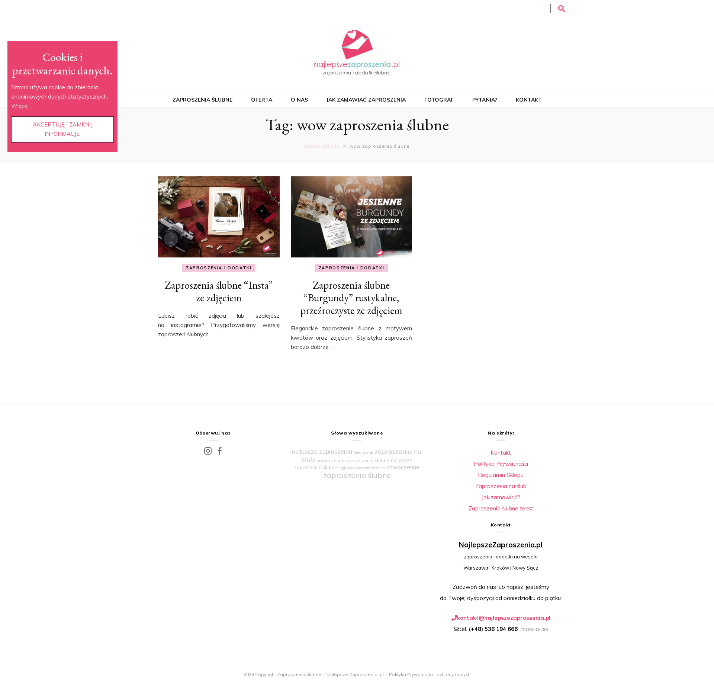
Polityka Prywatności (501, 463)
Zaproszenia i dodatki (219, 267)
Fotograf (439, 99)
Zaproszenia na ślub (501, 486)
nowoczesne (402, 467)
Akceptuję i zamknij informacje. (63, 129)
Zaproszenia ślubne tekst (501, 508)
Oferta (261, 99)
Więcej (20, 105)
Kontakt (529, 99)
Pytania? (484, 99)
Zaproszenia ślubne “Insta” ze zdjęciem (219, 291)
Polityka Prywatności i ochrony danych (429, 674)
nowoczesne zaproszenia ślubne (352, 460)
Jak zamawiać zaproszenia (366, 99)
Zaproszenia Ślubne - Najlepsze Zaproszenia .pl (330, 674)
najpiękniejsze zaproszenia (361, 468)
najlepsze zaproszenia (322, 451)
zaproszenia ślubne (357, 475)
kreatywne (363, 452)
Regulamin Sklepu (501, 474)
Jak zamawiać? (501, 497)
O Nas (299, 99)
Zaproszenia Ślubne (202, 99)
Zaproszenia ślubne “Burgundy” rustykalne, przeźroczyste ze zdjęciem (351, 297)
